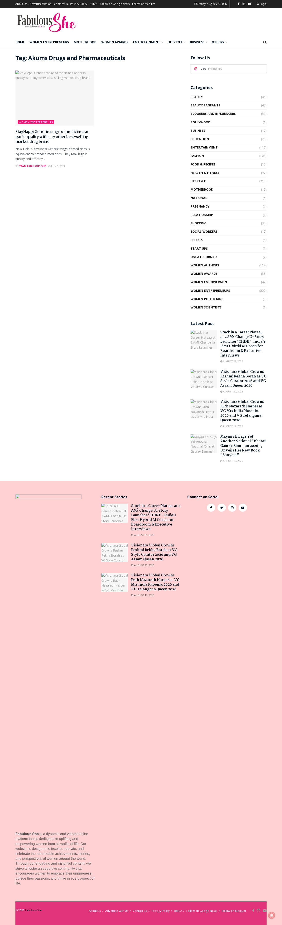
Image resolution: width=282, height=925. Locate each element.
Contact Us (61, 4)
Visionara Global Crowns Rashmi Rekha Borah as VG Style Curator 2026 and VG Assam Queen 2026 (243, 378)
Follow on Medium (143, 4)
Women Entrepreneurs (49, 42)
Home (20, 42)
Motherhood (85, 42)
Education (200, 139)
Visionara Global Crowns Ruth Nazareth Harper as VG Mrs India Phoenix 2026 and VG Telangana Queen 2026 (242, 411)
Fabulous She (33, 910)
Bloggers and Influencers (213, 113)
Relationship (202, 215)
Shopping (198, 223)
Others (218, 42)
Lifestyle (175, 42)
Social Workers (204, 231)
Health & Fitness (205, 173)
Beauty (197, 97)
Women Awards (114, 42)
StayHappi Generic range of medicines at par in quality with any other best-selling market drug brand (52, 137)
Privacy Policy (78, 4)
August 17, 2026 (232, 426)
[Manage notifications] (271, 915)
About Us (21, 4)
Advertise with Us (40, 4)
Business (197, 42)
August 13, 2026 (232, 460)
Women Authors (205, 265)
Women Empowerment (210, 282)
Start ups (199, 248)
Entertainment (146, 42)
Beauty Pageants (205, 105)
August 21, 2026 (232, 361)
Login (263, 4)
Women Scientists (206, 307)
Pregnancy (200, 206)
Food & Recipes (203, 164)
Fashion (197, 156)
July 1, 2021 (57, 166)
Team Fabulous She (32, 166)
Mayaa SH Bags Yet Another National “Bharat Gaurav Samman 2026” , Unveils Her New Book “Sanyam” (243, 446)
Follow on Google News (115, 4)
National (199, 198)
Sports (197, 240)
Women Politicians (207, 299)
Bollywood (200, 122)
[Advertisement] (227, 551)
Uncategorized (204, 257)
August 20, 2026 (232, 391)
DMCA (93, 4)
